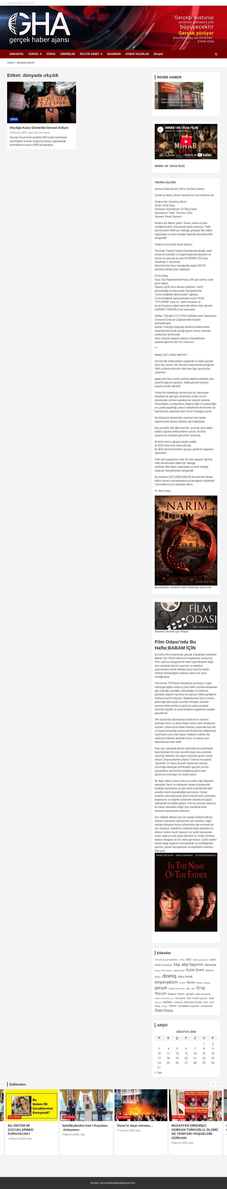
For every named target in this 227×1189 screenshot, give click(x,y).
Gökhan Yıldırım (176, 994)
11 (168, 1053)
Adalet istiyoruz (163, 965)
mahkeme (178, 1002)
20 (186, 1058)
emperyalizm (166, 982)
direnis (158, 977)
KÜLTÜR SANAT (90, 54)
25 (168, 1062)
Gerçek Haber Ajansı (177, 989)
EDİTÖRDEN (14, 1117)
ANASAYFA (16, 54)
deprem (210, 970)
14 (194, 1053)
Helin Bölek (180, 998)
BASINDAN (114, 54)
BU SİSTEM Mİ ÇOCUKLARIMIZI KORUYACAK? (20, 1129)
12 (177, 1053)
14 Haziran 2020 (18, 132)
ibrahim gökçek (199, 998)
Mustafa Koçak (192, 1002)
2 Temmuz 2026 (125, 1130)
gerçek (161, 987)
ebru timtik (185, 976)
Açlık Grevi (195, 970)
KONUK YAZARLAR (137, 54)
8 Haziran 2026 (179, 1142)
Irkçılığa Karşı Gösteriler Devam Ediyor (39, 127)
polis (205, 1002)
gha (31, 132)
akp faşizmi (192, 964)
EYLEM (182, 983)
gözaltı (190, 994)
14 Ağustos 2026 (17, 1138)
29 (203, 1062)
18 (168, 1058)
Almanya (210, 965)
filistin (191, 982)
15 (203, 1053)
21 (194, 1058)
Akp (176, 964)
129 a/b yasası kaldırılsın (166, 960)
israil (211, 998)
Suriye (164, 1006)
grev (193, 989)
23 (212, 1058)
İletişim (158, 54)
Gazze (207, 983)
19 (177, 1058)
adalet (212, 959)
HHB (189, 998)
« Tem (158, 1072)
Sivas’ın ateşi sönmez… (135, 1125)
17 (159, 1058)
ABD (188, 959)
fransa (199, 982)
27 (186, 1062)
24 (159, 1062)
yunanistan (207, 1006)
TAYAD (172, 1006)
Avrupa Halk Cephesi (163, 971)
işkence (158, 1002)
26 (177, 1062)
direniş (169, 976)
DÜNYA (51, 54)
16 (212, 1053)
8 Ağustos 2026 (70, 1134)
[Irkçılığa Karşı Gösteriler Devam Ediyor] (41, 102)
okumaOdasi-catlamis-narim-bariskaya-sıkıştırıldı (183, 587)
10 (159, 1053)
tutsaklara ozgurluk (188, 1006)
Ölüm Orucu (164, 1010)
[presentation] (212, 1084)
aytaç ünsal (179, 970)
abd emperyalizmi (200, 960)
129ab (181, 960)
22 (203, 1058)
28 (194, 1062)
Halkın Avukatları (203, 994)
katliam (167, 1002)
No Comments (42, 132)
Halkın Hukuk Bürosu (164, 998)
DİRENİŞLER (67, 54)
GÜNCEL (33, 54)
